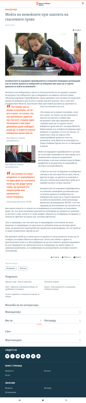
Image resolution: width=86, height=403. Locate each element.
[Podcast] (33, 356)
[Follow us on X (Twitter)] (12, 356)
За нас (7, 375)
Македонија (11, 10)
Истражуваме (10, 392)
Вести (9, 320)
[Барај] (66, 400)
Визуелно (9, 388)
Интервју (50, 320)
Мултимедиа (13, 340)
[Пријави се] (38, 356)
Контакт (47, 371)
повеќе (39, 324)
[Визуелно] (43, 400)
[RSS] (28, 356)
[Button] (77, 30)
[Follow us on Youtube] (18, 356)
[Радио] (19, 400)
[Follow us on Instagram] (23, 356)
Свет (8, 331)
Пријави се (9, 371)
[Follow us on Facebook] (7, 356)
